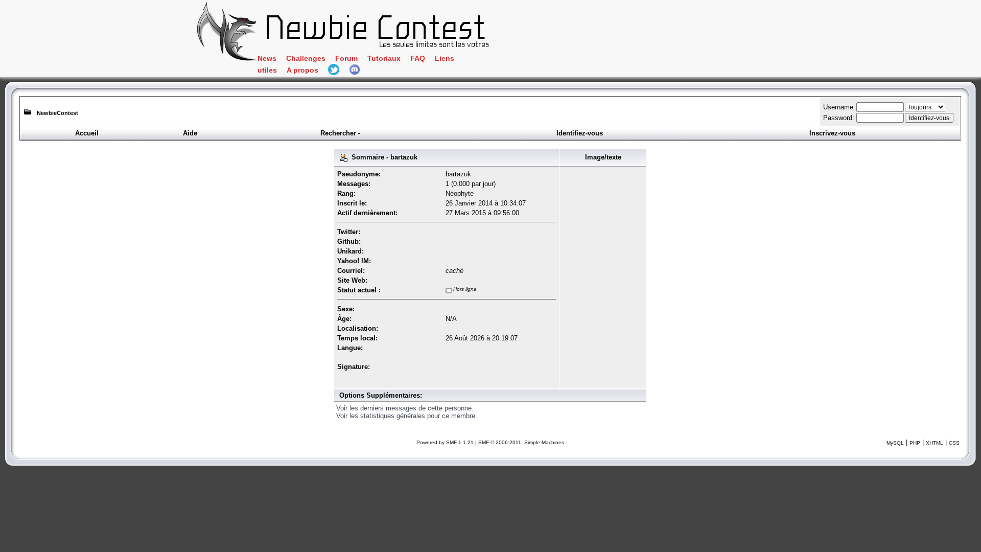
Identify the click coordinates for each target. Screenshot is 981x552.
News (267, 58)
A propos (302, 70)
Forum (346, 58)
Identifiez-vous (579, 133)
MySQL (895, 443)
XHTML (934, 443)
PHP (914, 443)
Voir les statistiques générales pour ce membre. (406, 416)
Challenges (305, 58)
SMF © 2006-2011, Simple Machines (521, 442)
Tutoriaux (384, 58)
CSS (954, 443)
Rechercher (338, 133)
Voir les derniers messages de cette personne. (405, 408)
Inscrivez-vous (832, 133)
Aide (190, 133)
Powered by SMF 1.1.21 (445, 442)
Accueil (87, 133)
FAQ (417, 58)
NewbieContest (57, 113)
